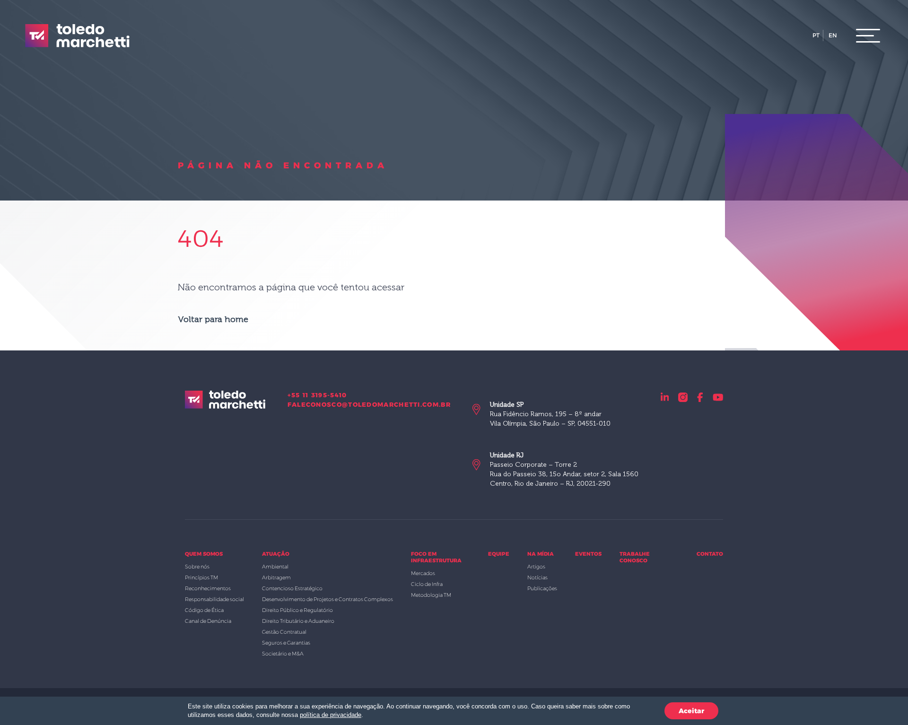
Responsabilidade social (214, 599)
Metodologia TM (431, 595)
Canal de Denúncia (208, 621)
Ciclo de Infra (427, 584)
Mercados (423, 573)
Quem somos (204, 553)
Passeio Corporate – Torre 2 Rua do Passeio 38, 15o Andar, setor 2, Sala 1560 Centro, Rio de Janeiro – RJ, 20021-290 (564, 469)
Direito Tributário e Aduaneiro (298, 621)
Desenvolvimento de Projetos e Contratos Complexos (327, 599)
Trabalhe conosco (635, 557)
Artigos (536, 566)
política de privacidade (330, 714)
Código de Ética (204, 610)
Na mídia (540, 553)
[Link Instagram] (683, 397)
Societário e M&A (283, 653)
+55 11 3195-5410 (317, 395)
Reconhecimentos (208, 588)
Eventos (588, 553)
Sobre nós (197, 566)
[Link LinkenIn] (665, 397)
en (833, 35)
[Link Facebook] (700, 397)
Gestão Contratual (284, 632)
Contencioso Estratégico (292, 588)
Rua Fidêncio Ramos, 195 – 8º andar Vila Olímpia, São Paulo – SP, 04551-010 (550, 414)
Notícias (537, 577)
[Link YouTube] (718, 397)
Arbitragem (276, 577)
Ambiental (275, 566)
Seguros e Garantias (286, 642)
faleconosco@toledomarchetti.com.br (369, 404)
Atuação (275, 553)
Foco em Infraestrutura (436, 557)
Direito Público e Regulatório (297, 610)
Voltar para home (213, 319)
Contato (710, 553)
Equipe (498, 553)
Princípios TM (201, 577)
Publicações (542, 588)
